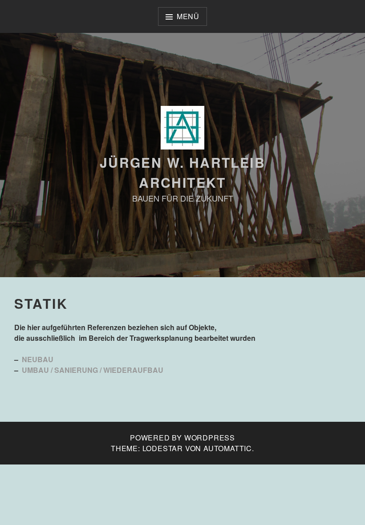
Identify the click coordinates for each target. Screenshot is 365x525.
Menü (188, 16)
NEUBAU (37, 359)
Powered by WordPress (182, 437)
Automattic (227, 448)
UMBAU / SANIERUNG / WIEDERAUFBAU (92, 370)
